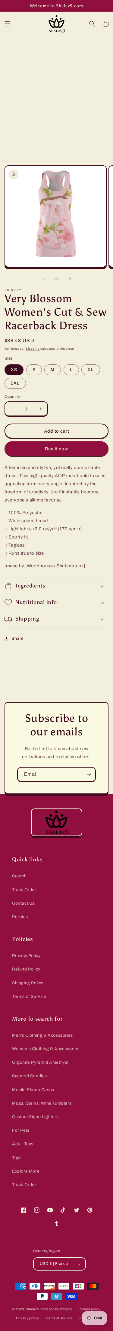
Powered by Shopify (56, 1309)
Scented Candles (29, 1076)
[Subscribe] (88, 774)
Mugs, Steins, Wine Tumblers (41, 1103)
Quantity (12, 396)
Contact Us (23, 903)
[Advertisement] (56, 96)
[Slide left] (43, 278)
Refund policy (89, 1309)
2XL (15, 383)
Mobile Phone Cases (33, 1089)
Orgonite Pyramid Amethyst (40, 1062)
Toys (16, 1157)
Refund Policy (26, 969)
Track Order (24, 890)
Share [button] (17, 638)
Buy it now (56, 448)
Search (19, 876)
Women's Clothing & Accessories (46, 1049)
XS (14, 369)
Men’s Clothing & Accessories (42, 1035)
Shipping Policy (27, 983)
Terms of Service (29, 996)
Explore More (25, 1171)
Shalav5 (32, 1309)
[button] (7, 23)
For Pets (21, 1130)
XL (91, 369)
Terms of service (58, 1318)
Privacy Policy (26, 955)
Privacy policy (27, 1318)
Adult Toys (22, 1144)
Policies (20, 917)
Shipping (33, 348)
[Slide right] (70, 278)
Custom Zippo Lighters (35, 1117)
